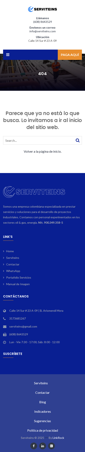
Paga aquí (70, 55)
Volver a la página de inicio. (42, 151)
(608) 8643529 (42, 21)
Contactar (12, 264)
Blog (42, 402)
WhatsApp (13, 271)
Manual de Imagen (18, 284)
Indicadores (42, 411)
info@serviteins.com (43, 31)
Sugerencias (42, 421)
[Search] (77, 140)
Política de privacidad (42, 430)
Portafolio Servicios (18, 277)
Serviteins (12, 257)
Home (10, 251)
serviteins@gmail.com (23, 326)
